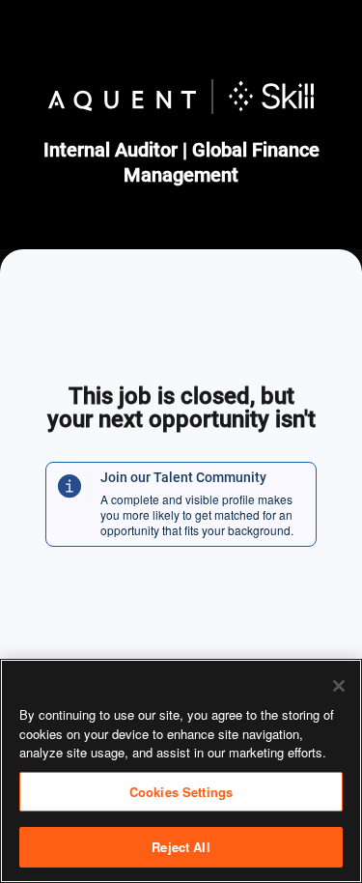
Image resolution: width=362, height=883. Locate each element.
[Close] (339, 686)
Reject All (180, 847)
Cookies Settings (181, 792)
